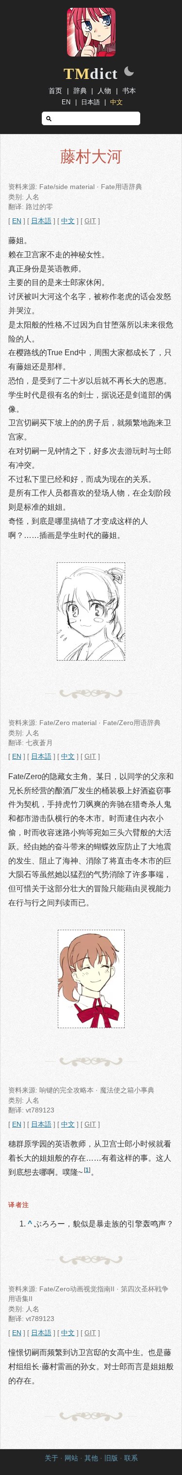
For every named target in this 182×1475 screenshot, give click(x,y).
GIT (90, 221)
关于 (51, 1458)
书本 (129, 91)
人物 (104, 91)
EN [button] (16, 221)
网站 (71, 1458)
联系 (131, 1458)
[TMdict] (91, 54)
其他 (91, 1458)
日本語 (90, 102)
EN (66, 102)
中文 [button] (68, 221)
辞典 (80, 91)
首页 (55, 91)
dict (91, 73)
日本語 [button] (41, 221)
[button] (129, 72)
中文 (116, 102)
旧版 (111, 1458)
